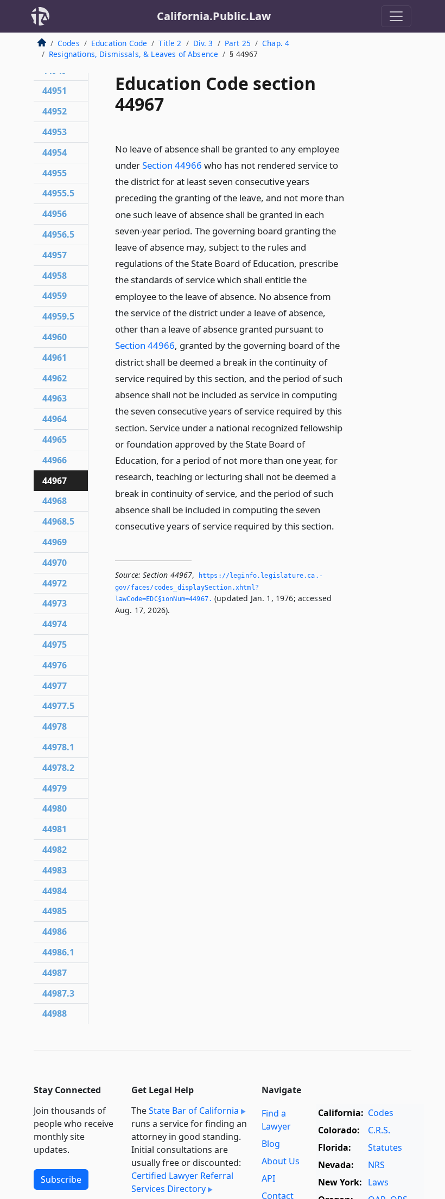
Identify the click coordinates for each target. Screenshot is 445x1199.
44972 (54, 583)
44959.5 (58, 316)
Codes (69, 43)
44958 (54, 276)
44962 (54, 378)
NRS (376, 1165)
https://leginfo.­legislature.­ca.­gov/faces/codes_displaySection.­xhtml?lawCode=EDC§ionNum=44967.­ (219, 587)
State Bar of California (194, 1111)
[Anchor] (340, 525)
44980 (54, 808)
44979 (54, 788)
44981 (54, 829)
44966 (54, 460)
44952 (54, 111)
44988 (54, 1013)
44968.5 (58, 521)
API (268, 1178)
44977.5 (58, 706)
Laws (378, 1182)
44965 (54, 439)
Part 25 (238, 43)
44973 (54, 603)
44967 (54, 481)
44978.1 (58, 747)
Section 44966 (172, 165)
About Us (281, 1161)
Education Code (119, 43)
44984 (54, 891)
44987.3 (58, 993)
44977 (54, 686)
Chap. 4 (275, 43)
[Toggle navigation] (396, 16)
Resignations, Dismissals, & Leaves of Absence (133, 54)
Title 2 (169, 43)
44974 (54, 624)
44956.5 (58, 234)
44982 (54, 850)
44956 (54, 214)
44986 (54, 931)
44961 (54, 357)
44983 (54, 870)
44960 (54, 337)
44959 (54, 296)
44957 (54, 255)
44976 (54, 665)
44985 (54, 911)
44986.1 (58, 952)
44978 (54, 726)
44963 (54, 398)
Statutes (385, 1147)
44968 (54, 501)
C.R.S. (379, 1130)
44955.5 (58, 193)
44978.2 (58, 768)
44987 (54, 973)
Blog (271, 1144)
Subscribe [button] (61, 1179)
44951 (54, 91)
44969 (54, 542)
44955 (54, 173)
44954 (54, 152)
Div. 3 (203, 43)
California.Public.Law (214, 16)
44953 (54, 132)
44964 (54, 419)
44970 (54, 563)
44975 (54, 644)
